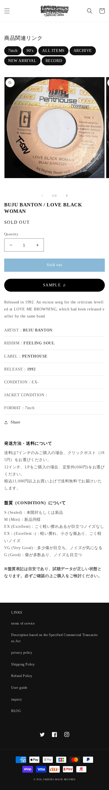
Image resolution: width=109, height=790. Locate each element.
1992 (31, 369)
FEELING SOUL (38, 343)
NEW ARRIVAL (22, 61)
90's (30, 51)
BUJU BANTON (38, 330)
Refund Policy (21, 676)
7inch (13, 51)
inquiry (16, 699)
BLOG (16, 711)
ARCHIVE (83, 51)
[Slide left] (42, 195)
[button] (7, 11)
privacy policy (21, 653)
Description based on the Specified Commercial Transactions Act (54, 638)
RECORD (54, 61)
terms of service (23, 623)
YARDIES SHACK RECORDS (59, 779)
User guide (19, 688)
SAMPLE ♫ (54, 285)
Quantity (11, 234)
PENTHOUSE (35, 356)
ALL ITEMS (53, 51)
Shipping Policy (23, 664)
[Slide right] (67, 195)
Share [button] (15, 422)
